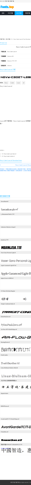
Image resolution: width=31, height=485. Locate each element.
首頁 (3, 13)
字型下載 (7, 1)
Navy (6, 83)
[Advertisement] (15, 57)
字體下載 (12, 1)
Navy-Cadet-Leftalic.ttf (9, 156)
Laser (18, 83)
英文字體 (18, 13)
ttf (23, 83)
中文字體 (10, 13)
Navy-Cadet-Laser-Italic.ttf (10, 154)
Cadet (12, 83)
